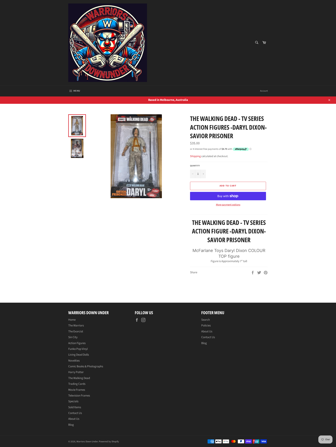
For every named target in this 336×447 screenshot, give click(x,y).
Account (264, 90)
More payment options (228, 205)
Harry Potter (76, 372)
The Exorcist (75, 331)
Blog (71, 425)
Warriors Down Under (87, 441)
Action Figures (77, 343)
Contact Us (75, 413)
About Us (73, 419)
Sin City (73, 337)
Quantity (195, 165)
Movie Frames (76, 390)
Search (205, 320)
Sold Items (74, 407)
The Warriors (76, 325)
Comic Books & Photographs (85, 366)
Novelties (74, 361)
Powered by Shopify (109, 441)
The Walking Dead (79, 378)
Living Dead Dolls (78, 355)
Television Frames (79, 396)
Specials (73, 401)
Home (72, 320)
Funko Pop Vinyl (78, 349)
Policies (206, 325)
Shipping (195, 156)
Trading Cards (76, 384)
